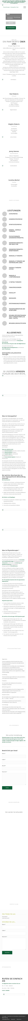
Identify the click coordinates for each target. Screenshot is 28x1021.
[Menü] (24, 7)
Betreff (4, 765)
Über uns (11, 22)
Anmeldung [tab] (4, 674)
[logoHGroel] (11, 7)
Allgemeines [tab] (4, 659)
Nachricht (4, 771)
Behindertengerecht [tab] (6, 687)
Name (3, 753)
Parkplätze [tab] (4, 680)
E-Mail (3, 759)
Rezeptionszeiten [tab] (5, 694)
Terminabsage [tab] (5, 704)
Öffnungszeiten (11, 27)
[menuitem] (24, 7)
